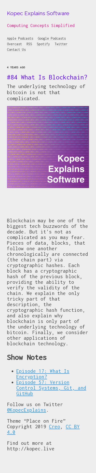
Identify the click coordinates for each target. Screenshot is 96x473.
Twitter (61, 44)
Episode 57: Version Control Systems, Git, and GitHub (51, 387)
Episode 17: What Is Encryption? (42, 373)
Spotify (43, 44)
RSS (29, 44)
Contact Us (16, 49)
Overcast (14, 44)
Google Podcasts (52, 38)
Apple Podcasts (20, 38)
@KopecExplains (26, 410)
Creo (54, 426)
